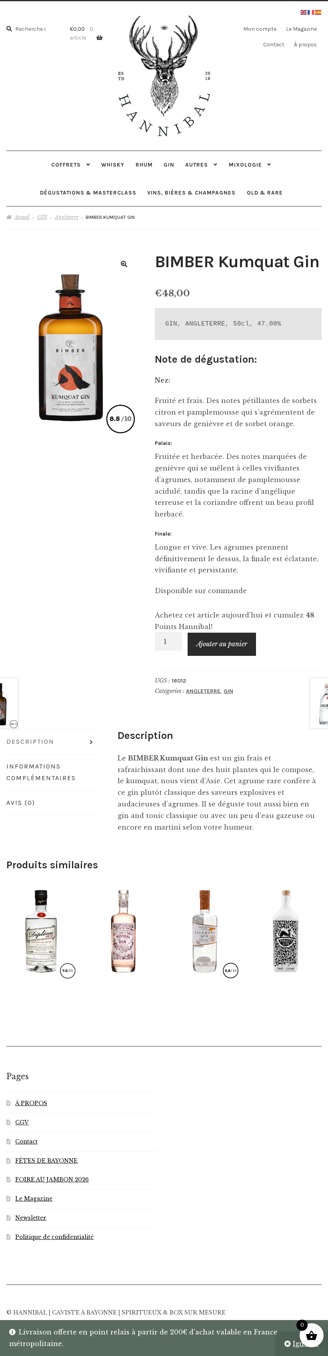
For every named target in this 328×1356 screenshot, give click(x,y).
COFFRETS (66, 164)
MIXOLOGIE (245, 164)
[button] (124, 264)
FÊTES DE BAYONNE (46, 1160)
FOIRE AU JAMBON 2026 (52, 1179)
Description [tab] (30, 741)
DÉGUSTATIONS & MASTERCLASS (88, 192)
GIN (169, 164)
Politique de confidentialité (54, 1237)
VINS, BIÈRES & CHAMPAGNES (191, 192)
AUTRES (196, 164)
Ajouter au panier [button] (41, 929)
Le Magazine (301, 29)
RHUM (144, 164)
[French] (311, 12)
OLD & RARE (265, 192)
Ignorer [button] (306, 1344)
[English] (304, 12)
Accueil (22, 217)
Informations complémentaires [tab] (41, 772)
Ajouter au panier (221, 644)
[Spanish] (318, 12)
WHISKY (112, 164)
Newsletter (30, 1218)
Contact (273, 44)
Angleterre (66, 217)
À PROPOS (31, 1103)
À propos (305, 44)
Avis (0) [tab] (20, 802)
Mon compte (259, 29)
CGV (22, 1122)
